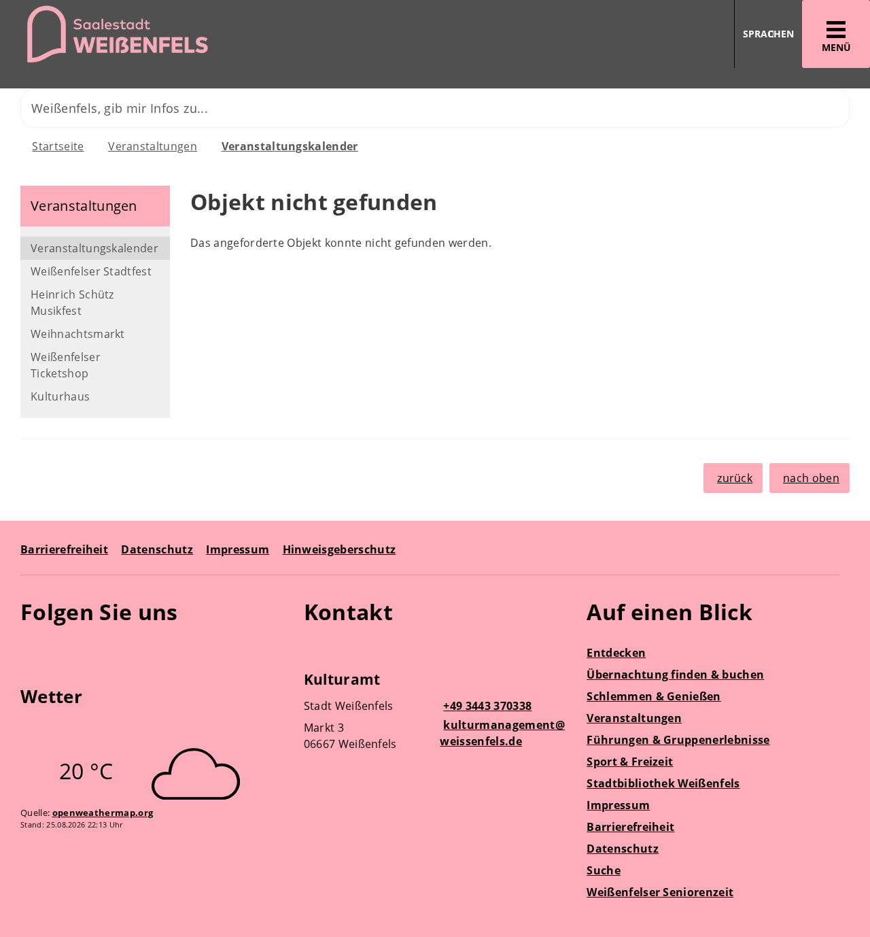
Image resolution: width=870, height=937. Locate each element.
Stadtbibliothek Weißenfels (663, 783)
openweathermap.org (103, 812)
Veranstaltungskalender (290, 146)
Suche (604, 870)
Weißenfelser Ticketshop (66, 365)
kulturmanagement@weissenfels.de (502, 733)
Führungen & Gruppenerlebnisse (678, 739)
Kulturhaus (60, 396)
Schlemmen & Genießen (653, 696)
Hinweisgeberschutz (339, 549)
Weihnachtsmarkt (78, 333)
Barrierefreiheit (64, 549)
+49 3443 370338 (486, 705)
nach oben (811, 478)
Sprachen (768, 33)
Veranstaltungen (152, 146)
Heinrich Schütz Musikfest (72, 302)
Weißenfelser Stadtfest (91, 271)
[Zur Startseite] (212, 34)
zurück (734, 478)
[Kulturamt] (435, 713)
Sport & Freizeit (630, 761)
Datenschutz (157, 549)
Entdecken (616, 652)
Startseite (58, 146)
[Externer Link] (33, 651)
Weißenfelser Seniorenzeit (660, 892)
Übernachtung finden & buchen (675, 674)
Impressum (237, 549)
